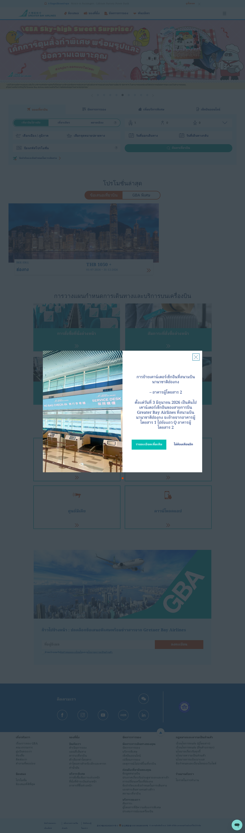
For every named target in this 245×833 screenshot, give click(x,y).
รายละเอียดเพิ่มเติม (149, 444)
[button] (123, 478)
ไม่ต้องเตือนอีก (183, 444)
